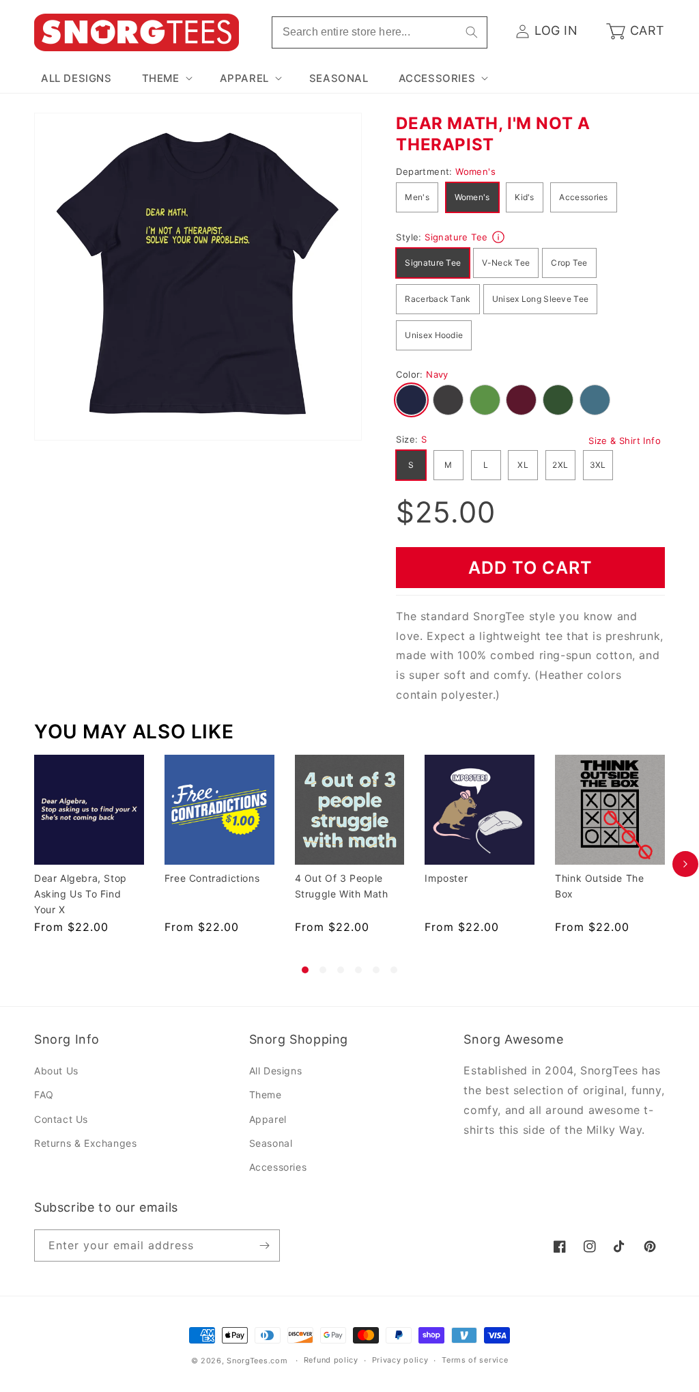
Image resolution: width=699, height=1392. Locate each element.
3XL (598, 465)
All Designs (275, 1070)
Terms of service (475, 1360)
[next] (685, 864)
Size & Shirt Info (624, 440)
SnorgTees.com (257, 1360)
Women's (472, 197)
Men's (417, 197)
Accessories (583, 197)
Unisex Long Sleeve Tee (540, 299)
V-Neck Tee (506, 262)
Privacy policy (400, 1360)
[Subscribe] (264, 1245)
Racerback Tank (437, 299)
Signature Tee (433, 262)
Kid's (524, 197)
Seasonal (271, 1143)
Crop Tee (569, 262)
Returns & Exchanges (85, 1143)
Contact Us (61, 1119)
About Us (56, 1070)
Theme (265, 1094)
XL (522, 465)
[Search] (472, 32)
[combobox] (379, 32)
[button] (166, 79)
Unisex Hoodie (434, 335)
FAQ (44, 1094)
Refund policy (331, 1360)
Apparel (268, 1119)
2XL (560, 465)
